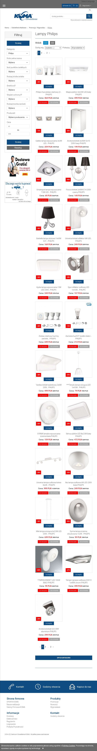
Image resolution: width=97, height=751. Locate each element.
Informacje (13, 712)
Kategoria (11, 49)
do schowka (54, 102)
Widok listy (52, 43)
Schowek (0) (67, 6)
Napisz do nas (84, 686)
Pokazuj (66, 47)
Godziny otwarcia (51, 686)
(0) (77, 6)
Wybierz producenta (16, 117)
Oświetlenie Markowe (18, 28)
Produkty (55, 698)
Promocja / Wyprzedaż (37, 28)
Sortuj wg (39, 47)
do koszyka (43, 102)
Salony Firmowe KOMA (16, 707)
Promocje (54, 702)
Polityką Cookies (68, 746)
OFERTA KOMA (13, 702)
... (44, 53)
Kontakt (20, 686)
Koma (7, 28)
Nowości (54, 704)
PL (90, 10)
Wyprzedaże (55, 707)
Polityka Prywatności (15, 727)
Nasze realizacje (13, 704)
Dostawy (10, 716)
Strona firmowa (15, 698)
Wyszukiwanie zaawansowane (81, 20)
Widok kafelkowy (45, 43)
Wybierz (11, 62)
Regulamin (11, 721)
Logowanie (11, 724)
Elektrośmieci (12, 719)
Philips (11, 53)
